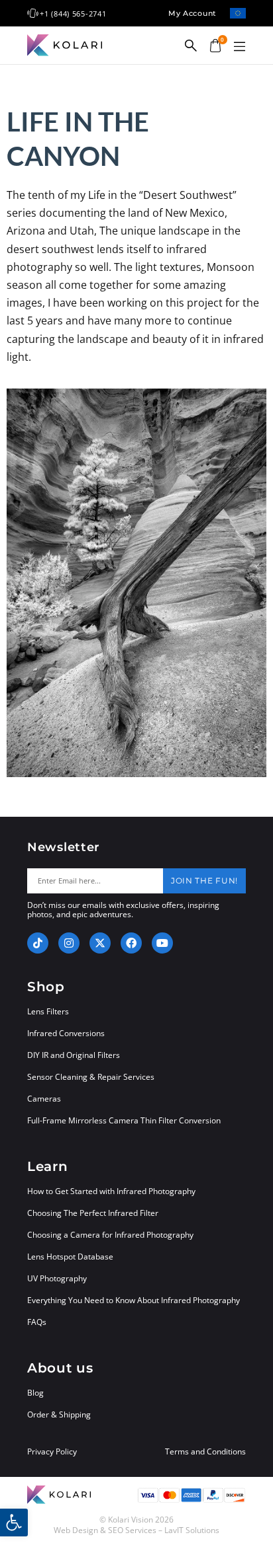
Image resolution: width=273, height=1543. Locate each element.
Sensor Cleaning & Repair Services (90, 1076)
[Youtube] (162, 943)
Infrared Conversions (66, 1033)
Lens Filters (48, 1011)
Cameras (44, 1098)
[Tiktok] (37, 943)
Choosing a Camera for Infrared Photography (110, 1234)
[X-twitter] (100, 943)
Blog (35, 1392)
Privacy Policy (52, 1452)
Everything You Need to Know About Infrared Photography (133, 1300)
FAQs (36, 1322)
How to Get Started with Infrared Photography (111, 1191)
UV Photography (57, 1278)
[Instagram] (69, 943)
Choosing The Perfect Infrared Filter (92, 1213)
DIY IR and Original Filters (73, 1055)
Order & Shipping (59, 1414)
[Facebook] (131, 943)
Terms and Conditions (205, 1452)
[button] (239, 47)
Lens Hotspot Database (70, 1256)
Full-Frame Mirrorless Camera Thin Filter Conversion (124, 1120)
